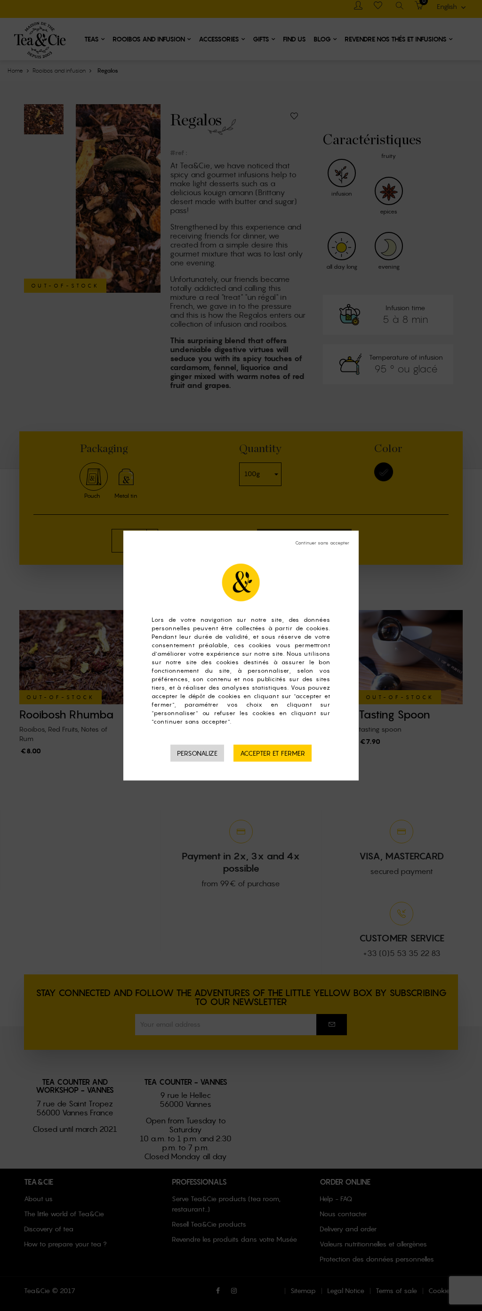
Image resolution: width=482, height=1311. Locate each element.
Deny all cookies (322, 542)
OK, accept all (272, 753)
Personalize (197, 753)
